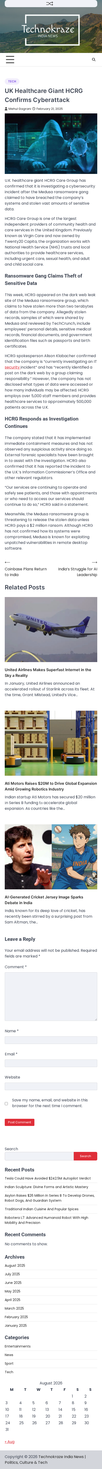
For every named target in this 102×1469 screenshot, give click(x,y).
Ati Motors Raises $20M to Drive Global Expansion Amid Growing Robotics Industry (51, 786)
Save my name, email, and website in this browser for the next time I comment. (50, 1103)
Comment (16, 967)
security (13, 367)
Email (11, 1054)
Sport (9, 1363)
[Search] (93, 59)
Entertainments (18, 1346)
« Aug (9, 1441)
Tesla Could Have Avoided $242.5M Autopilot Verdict (48, 1178)
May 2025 (12, 1291)
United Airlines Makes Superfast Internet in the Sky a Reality (48, 672)
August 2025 (15, 1265)
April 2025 (12, 1299)
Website (12, 1077)
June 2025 (13, 1282)
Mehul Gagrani (20, 109)
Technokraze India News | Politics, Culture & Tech (45, 1459)
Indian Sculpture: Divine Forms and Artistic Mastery (46, 1187)
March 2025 (14, 1308)
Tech (12, 81)
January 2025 (16, 1325)
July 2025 (12, 1274)
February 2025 (16, 1317)
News (9, 1354)
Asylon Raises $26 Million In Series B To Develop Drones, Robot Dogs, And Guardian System (50, 1198)
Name (12, 1031)
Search (11, 1149)
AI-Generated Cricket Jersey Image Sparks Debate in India (44, 900)
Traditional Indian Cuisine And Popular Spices (42, 1209)
